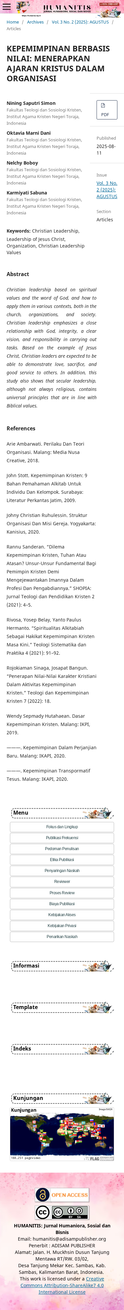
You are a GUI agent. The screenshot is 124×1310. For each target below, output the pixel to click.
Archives (35, 22)
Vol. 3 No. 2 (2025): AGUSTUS (80, 22)
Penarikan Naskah (62, 936)
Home (13, 22)
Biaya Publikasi (62, 904)
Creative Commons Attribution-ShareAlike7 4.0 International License (62, 1285)
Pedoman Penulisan (62, 848)
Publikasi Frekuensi (62, 838)
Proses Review (62, 893)
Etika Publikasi (62, 859)
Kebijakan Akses (62, 914)
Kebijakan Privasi (62, 925)
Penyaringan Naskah (62, 870)
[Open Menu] (6, 6)
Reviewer (62, 881)
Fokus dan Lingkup (62, 827)
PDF (105, 114)
